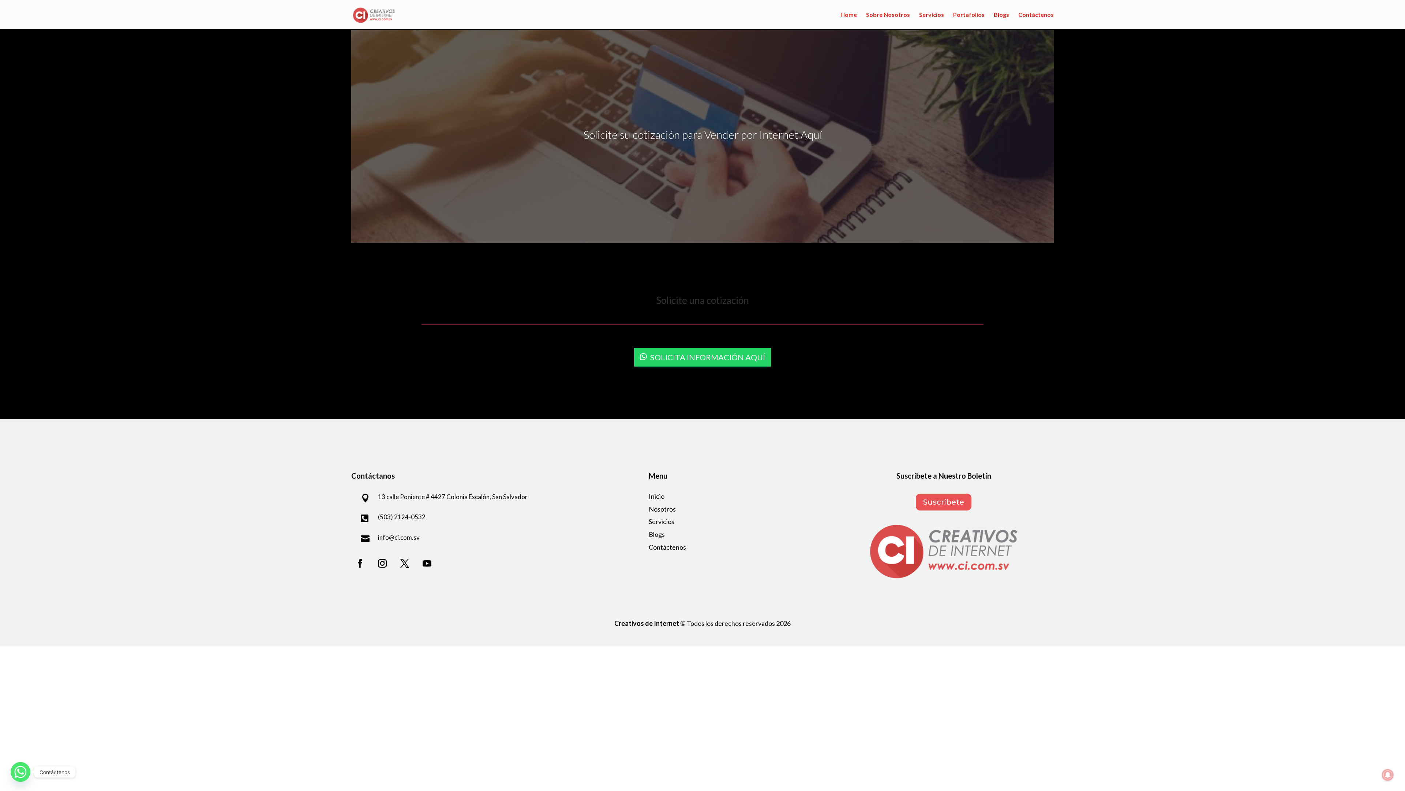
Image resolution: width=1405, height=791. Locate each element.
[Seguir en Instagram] (382, 563)
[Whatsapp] (20, 772)
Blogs (1001, 15)
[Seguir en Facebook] (360, 563)
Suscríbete (943, 502)
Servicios (931, 15)
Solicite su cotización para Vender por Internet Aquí (702, 134)
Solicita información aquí (707, 357)
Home (848, 15)
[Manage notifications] (1388, 775)
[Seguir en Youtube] (427, 563)
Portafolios (969, 15)
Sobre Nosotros (888, 15)
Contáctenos (1036, 15)
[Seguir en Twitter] (404, 563)
